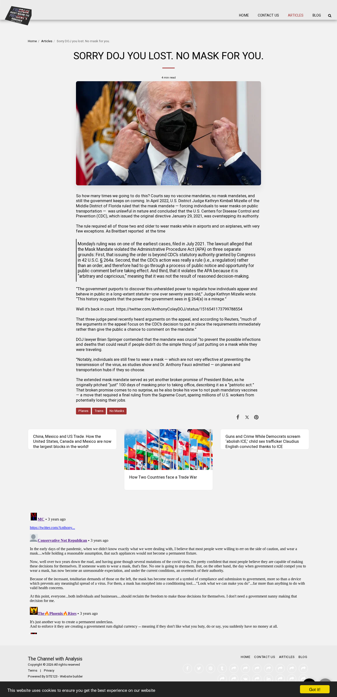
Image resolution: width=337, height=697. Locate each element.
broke (178, 390)
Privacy (49, 670)
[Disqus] (168, 572)
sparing (194, 395)
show (146, 365)
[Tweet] (247, 417)
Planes (83, 410)
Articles (46, 41)
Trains (98, 410)
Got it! (314, 689)
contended (133, 340)
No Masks (117, 410)
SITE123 (51, 676)
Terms (32, 670)
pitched (100, 385)
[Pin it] (256, 417)
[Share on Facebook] (238, 417)
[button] (329, 15)
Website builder (71, 676)
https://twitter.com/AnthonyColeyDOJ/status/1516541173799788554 (179, 309)
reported (136, 231)
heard (139, 319)
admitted (201, 365)
